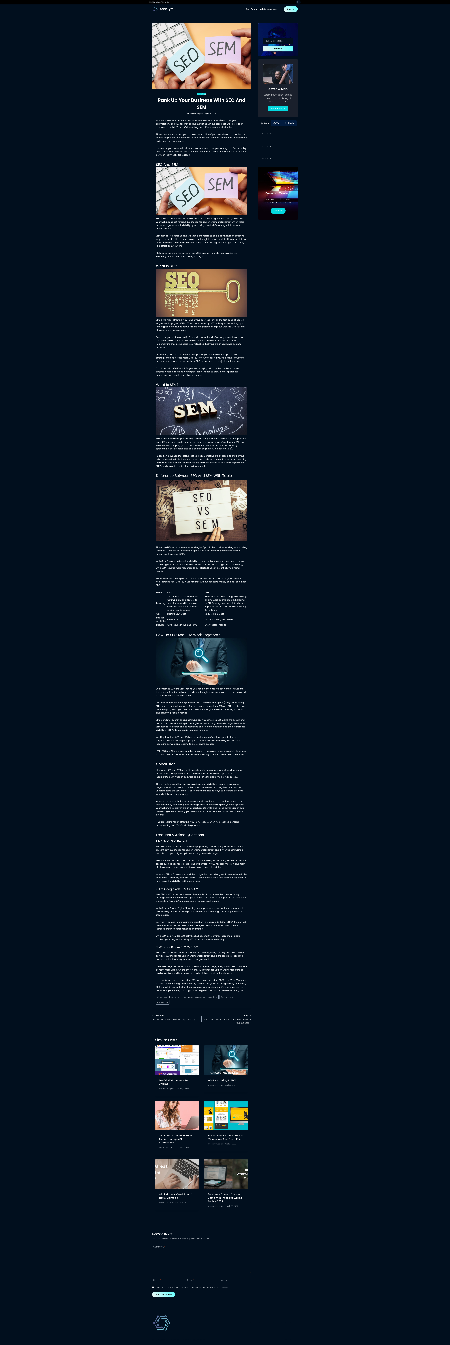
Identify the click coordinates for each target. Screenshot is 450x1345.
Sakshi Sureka (167, 1202)
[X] (291, 1340)
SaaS (250, 1322)
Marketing (201, 94)
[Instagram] (296, 1340)
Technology (263, 1322)
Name (157, 1280)
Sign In (290, 9)
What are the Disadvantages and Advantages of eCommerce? (176, 1139)
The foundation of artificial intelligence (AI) (173, 1017)
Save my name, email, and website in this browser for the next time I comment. (192, 1287)
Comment (159, 1246)
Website (225, 1280)
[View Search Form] (298, 2)
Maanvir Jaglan (196, 114)
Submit (278, 48)
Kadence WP (199, 1339)
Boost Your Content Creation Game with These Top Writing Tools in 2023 (225, 1198)
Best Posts (251, 9)
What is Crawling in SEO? (222, 1080)
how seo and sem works (168, 997)
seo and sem (227, 997)
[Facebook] (285, 1340)
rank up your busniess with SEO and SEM (199, 997)
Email (190, 1280)
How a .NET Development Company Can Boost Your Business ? (227, 1019)
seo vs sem (162, 1002)
